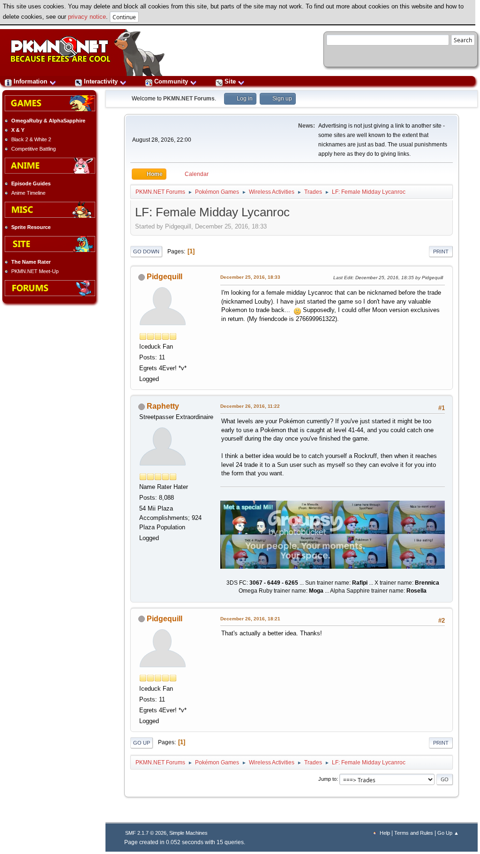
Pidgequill (164, 277)
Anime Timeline (28, 193)
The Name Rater (31, 262)
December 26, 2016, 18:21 (250, 618)
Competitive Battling (33, 149)
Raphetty (163, 406)
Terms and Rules (413, 833)
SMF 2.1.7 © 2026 (145, 833)
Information (30, 81)
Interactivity (101, 81)
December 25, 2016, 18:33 (250, 277)
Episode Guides (31, 183)
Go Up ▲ (448, 833)
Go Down (146, 251)
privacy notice (87, 16)
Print (441, 251)
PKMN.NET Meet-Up (35, 271)
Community (171, 81)
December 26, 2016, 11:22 (250, 406)
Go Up (141, 743)
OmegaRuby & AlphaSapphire (48, 120)
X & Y (17, 130)
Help (385, 833)
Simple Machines (188, 833)
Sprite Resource (31, 227)
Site (230, 81)
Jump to (327, 779)
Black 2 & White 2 (31, 139)
